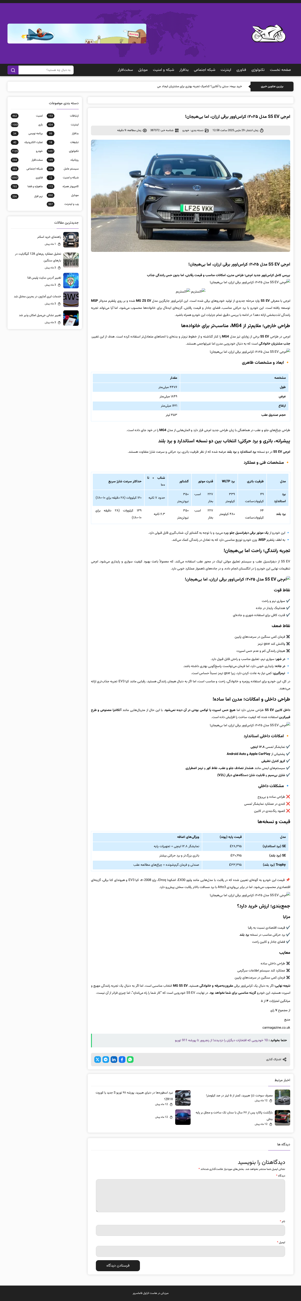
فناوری (241, 70)
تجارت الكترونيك (28, 142)
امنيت (27, 116)
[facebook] (122, 1059)
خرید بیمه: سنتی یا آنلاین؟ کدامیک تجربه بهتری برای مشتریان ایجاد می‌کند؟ (197, 86)
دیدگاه (280, 1176)
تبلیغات (63, 142)
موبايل (143, 70)
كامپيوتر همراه (63, 186)
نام (282, 1221)
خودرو (185, 130)
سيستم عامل (63, 169)
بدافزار (184, 70)
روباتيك (63, 160)
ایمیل (281, 1242)
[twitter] (97, 1059)
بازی (27, 125)
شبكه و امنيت (163, 70)
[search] (13, 70)
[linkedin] (114, 1059)
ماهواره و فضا (27, 186)
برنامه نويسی (28, 133)
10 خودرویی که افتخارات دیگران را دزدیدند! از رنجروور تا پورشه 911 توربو (221, 1040)
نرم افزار (27, 196)
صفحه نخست (280, 70)
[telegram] (105, 1059)
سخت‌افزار (125, 70)
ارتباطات (63, 116)
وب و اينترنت (63, 204)
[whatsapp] (130, 1059)
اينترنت (226, 70)
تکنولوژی (258, 70)
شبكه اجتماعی (204, 70)
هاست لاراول (150, 1293)
